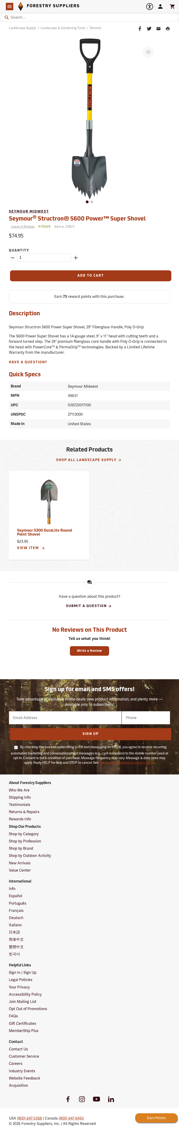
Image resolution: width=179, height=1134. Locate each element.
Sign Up (91, 734)
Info (12, 888)
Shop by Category (24, 834)
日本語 (14, 932)
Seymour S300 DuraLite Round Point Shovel (44, 533)
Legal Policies (20, 979)
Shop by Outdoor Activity (30, 855)
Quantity (19, 250)
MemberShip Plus (23, 1030)
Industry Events (22, 1071)
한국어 (14, 954)
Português (17, 903)
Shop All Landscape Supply (86, 460)
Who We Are (19, 790)
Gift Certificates (22, 1023)
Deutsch (16, 917)
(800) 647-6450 (71, 1118)
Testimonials (19, 804)
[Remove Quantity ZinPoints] (12, 258)
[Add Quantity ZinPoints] (75, 258)
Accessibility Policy (25, 994)
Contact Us (18, 1049)
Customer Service (24, 1056)
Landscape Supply (22, 28)
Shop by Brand (21, 848)
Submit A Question (86, 606)
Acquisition (18, 1085)
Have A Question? (28, 362)
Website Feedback (24, 1078)
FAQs (13, 1016)
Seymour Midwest (29, 212)
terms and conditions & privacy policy (127, 763)
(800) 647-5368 (29, 1118)
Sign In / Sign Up (22, 972)
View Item (28, 548)
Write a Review (89, 650)
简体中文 (16, 939)
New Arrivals (20, 863)
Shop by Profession (25, 841)
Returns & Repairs (24, 811)
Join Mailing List (22, 1001)
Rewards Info (20, 819)
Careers (15, 1063)
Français (16, 910)
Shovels (95, 28)
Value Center (20, 870)
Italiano (15, 925)
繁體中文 (16, 946)
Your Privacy (19, 987)
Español (15, 895)
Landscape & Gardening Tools (63, 28)
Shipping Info (20, 797)
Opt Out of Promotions (28, 1008)
